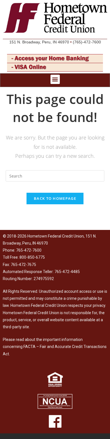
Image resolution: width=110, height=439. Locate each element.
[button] (55, 79)
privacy (99, 305)
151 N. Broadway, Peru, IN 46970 (39, 42)
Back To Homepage (55, 198)
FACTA (29, 346)
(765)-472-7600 (87, 42)
